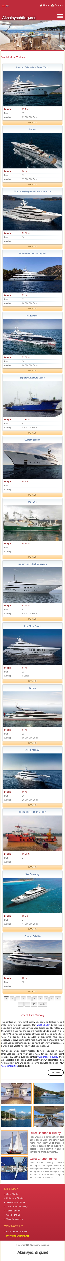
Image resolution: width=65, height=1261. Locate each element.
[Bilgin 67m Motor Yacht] (32, 647)
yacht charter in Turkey (48, 1057)
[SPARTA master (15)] (32, 709)
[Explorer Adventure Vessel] (32, 399)
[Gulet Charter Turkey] (16, 1093)
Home (46, 5)
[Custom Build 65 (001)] (32, 461)
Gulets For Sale (13, 1215)
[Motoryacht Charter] (48, 1093)
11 (21, 1004)
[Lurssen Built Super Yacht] (32, 88)
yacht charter (43, 1025)
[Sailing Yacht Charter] (48, 1116)
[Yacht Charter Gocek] (16, 1116)
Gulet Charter (12, 1194)
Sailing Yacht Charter (16, 1202)
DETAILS (32, 122)
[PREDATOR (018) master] (32, 337)
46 (34, 1004)
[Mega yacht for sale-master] (32, 275)
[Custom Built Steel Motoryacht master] (32, 585)
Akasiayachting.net (18, 17)
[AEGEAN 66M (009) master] (32, 771)
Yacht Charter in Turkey (17, 1206)
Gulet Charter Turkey (44, 1158)
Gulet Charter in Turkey (45, 1133)
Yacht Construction (14, 1219)
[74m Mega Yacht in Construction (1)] (32, 212)
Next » (43, 1004)
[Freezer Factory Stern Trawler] (32, 523)
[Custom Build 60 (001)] (32, 957)
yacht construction (9, 1066)
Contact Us (56, 1072)
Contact (58, 5)
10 (58, 999)
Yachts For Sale (13, 1211)
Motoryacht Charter (15, 1198)
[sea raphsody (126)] (32, 895)
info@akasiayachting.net (17, 1236)
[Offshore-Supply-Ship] (32, 833)
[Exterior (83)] (32, 150)
